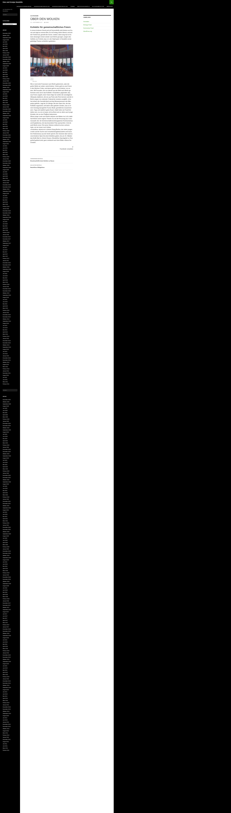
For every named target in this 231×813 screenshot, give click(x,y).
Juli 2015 (5, 299)
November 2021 (7, 137)
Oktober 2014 (6, 319)
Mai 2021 (5, 150)
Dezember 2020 (7, 161)
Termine (72, 6)
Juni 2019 (5, 197)
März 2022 (5, 128)
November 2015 (7, 291)
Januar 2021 (6, 159)
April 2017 (5, 254)
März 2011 (5, 381)
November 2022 (7, 111)
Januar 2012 (6, 371)
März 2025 (5, 50)
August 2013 (6, 349)
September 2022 (7, 115)
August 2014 (6, 323)
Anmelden (86, 21)
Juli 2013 (5, 351)
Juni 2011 (5, 379)
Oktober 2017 (6, 241)
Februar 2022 (6, 130)
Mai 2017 (5, 252)
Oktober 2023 (6, 87)
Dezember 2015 (7, 288)
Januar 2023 (6, 107)
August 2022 (6, 117)
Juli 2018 (5, 221)
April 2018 (5, 228)
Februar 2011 (6, 384)
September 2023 (7, 89)
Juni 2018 (5, 223)
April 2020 (5, 176)
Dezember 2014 (7, 314)
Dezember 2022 (7, 109)
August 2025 (6, 39)
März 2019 (5, 204)
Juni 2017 (5, 249)
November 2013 (7, 343)
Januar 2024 (6, 81)
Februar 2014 (6, 336)
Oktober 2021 (6, 139)
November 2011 (7, 373)
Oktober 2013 (6, 345)
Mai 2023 (5, 98)
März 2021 (5, 154)
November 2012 (7, 360)
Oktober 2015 (6, 293)
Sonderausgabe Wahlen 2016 (42, 6)
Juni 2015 (5, 301)
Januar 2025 (6, 55)
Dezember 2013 (7, 340)
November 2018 (7, 213)
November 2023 (7, 85)
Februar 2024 (6, 78)
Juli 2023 (5, 94)
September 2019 (7, 191)
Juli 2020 (5, 172)
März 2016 (5, 282)
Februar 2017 (6, 258)
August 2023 (6, 91)
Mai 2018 (5, 226)
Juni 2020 (5, 174)
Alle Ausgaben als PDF (98, 6)
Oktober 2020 (6, 165)
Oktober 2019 (6, 189)
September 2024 (7, 63)
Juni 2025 (5, 44)
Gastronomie (34, 16)
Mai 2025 (5, 46)
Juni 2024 (5, 70)
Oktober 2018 (6, 215)
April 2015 (5, 306)
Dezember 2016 (7, 262)
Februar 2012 (6, 368)
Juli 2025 (5, 42)
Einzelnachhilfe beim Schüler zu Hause (42, 160)
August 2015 (6, 297)
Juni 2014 (5, 327)
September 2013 (7, 347)
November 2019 (7, 187)
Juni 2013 (5, 353)
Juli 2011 (5, 377)
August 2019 (6, 193)
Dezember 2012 (7, 358)
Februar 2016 (6, 284)
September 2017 (7, 243)
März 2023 (5, 102)
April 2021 (5, 152)
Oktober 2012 (6, 362)
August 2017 (6, 245)
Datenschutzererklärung (24, 6)
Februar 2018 (6, 232)
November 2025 (7, 33)
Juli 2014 (5, 325)
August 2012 (6, 364)
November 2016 (7, 265)
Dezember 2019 (7, 185)
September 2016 (7, 269)
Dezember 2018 (7, 210)
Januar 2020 (6, 182)
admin (47, 22)
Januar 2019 (6, 208)
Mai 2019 (5, 200)
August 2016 (6, 271)
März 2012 (5, 366)
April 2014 (5, 332)
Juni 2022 (5, 122)
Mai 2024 (5, 72)
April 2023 (5, 100)
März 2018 (5, 230)
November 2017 (7, 239)
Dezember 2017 (7, 236)
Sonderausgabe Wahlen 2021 (60, 6)
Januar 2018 (6, 234)
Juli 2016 (5, 273)
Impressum (110, 6)
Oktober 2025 (6, 35)
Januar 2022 (6, 133)
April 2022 (5, 126)
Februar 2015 (6, 310)
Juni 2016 (5, 275)
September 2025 (7, 37)
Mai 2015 (5, 304)
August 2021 (6, 143)
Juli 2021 (5, 146)
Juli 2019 (5, 195)
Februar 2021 (6, 156)
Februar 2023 (6, 104)
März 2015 (5, 308)
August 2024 (6, 65)
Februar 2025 (6, 52)
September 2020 (7, 167)
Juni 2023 (5, 96)
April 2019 (5, 202)
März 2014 (5, 334)
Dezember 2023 (7, 83)
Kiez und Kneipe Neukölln (13, 2)
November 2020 (7, 163)
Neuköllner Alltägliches (37, 166)
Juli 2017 (5, 247)
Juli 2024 (5, 68)
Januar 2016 (6, 286)
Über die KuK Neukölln (83, 6)
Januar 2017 (6, 260)
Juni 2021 (5, 148)
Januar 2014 (6, 338)
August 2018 (6, 219)
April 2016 (5, 280)
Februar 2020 (6, 180)
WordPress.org (87, 31)
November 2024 (7, 59)
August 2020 (6, 169)
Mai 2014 (5, 330)
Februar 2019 (6, 206)
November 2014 (7, 317)
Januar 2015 (6, 312)
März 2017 (5, 256)
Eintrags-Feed (87, 25)
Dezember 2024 (7, 57)
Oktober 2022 (6, 113)
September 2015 (7, 295)
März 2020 (5, 178)
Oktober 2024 (6, 61)
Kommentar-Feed (88, 28)
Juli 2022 (5, 120)
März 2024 (5, 76)
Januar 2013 (6, 355)
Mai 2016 (5, 278)
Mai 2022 (5, 124)
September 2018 (7, 217)
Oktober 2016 (6, 267)
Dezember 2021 (7, 135)
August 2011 (6, 375)
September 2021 (7, 141)
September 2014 (7, 321)
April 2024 (5, 74)
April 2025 (5, 48)
